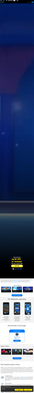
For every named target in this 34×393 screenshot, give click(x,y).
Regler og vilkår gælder (18, 280)
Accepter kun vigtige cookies (19, 389)
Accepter (28, 389)
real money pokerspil (23, 378)
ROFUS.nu (28, 281)
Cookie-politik (28, 387)
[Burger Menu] (1, 2)
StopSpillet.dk (14, 281)
